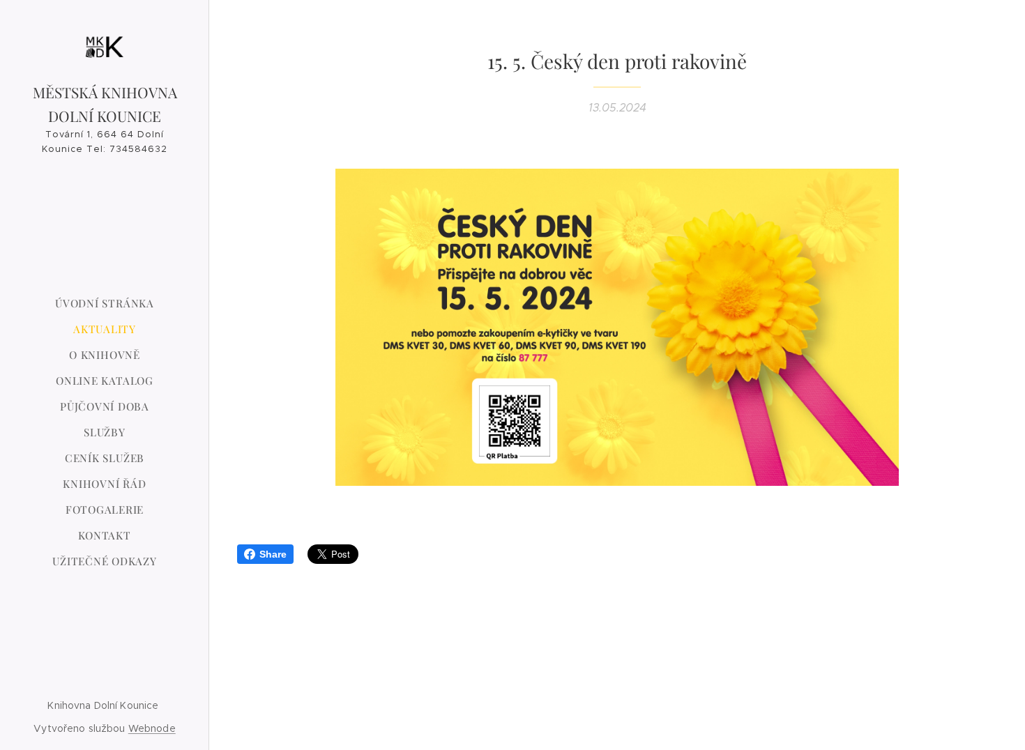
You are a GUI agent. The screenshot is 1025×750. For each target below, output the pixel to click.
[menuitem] (104, 304)
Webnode (152, 728)
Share (273, 554)
